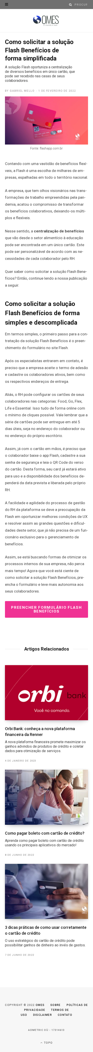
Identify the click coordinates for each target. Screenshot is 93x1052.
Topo (48, 1042)
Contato (65, 1014)
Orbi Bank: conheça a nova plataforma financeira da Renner (45, 739)
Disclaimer (42, 1014)
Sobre (55, 1005)
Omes (40, 1005)
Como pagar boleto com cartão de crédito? (44, 839)
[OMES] (47, 21)
